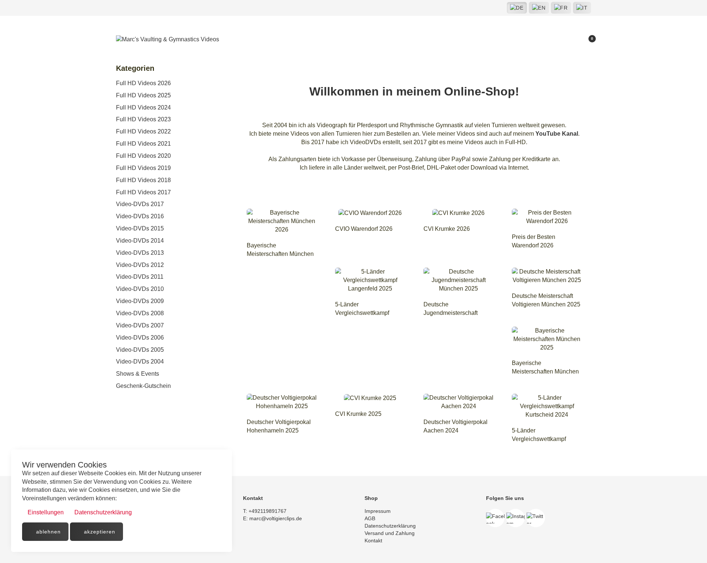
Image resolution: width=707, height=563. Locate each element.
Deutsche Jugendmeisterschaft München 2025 (450, 312)
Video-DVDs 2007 (140, 325)
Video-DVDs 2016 (140, 216)
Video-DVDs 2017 (140, 204)
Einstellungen (45, 512)
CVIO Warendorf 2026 (364, 229)
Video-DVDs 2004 (140, 361)
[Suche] (562, 40)
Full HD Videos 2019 (143, 168)
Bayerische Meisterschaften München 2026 (280, 253)
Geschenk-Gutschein (143, 386)
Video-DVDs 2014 (140, 240)
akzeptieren (98, 532)
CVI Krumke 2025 (358, 414)
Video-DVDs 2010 (140, 289)
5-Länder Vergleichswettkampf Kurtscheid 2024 (539, 439)
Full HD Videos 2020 (143, 156)
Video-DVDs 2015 (140, 228)
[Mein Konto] (574, 40)
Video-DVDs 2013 (140, 253)
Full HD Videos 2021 (143, 143)
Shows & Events (137, 374)
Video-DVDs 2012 (140, 265)
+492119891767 (267, 511)
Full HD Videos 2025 (143, 95)
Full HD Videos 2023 (143, 119)
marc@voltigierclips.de (275, 518)
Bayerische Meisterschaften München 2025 (545, 371)
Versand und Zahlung (390, 533)
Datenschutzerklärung (102, 512)
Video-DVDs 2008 (140, 313)
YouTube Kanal (556, 134)
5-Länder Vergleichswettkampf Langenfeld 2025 (362, 312)
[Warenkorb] (587, 40)
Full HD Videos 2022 (143, 131)
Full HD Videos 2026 (143, 83)
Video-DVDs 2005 (140, 350)
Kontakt (373, 540)
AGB (370, 518)
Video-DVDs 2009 (140, 301)
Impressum (378, 511)
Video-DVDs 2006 (140, 337)
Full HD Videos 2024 (143, 107)
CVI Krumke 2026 (446, 229)
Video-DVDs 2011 (139, 277)
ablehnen (47, 532)
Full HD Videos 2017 (143, 192)
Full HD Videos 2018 (143, 180)
